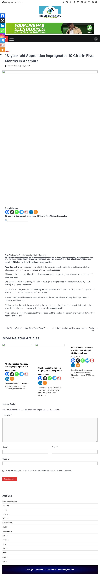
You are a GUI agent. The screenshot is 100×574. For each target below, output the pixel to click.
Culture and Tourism (9, 501)
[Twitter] (63, 2)
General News (7, 522)
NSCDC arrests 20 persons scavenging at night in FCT (16, 365)
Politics (5, 548)
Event (4, 510)
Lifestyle (5, 540)
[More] (36, 212)
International (7, 531)
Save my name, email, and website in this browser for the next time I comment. (39, 470)
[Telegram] (21, 212)
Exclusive (5, 514)
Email (55, 447)
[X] (12, 212)
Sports (4, 561)
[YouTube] (92, 2)
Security (5, 557)
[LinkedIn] (78, 2)
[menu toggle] (11, 39)
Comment (7, 414)
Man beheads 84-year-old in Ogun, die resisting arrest (50, 369)
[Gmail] (26, 212)
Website (5, 458)
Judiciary (5, 535)
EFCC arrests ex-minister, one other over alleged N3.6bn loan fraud (82, 350)
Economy (5, 505)
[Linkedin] (31, 212)
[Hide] (1, 55)
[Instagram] (85, 2)
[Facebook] (71, 2)
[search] (96, 39)
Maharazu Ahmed (13, 66)
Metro (7, 51)
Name (5, 447)
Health (4, 527)
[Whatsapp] (17, 212)
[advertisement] (50, 28)
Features (5, 518)
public (4, 552)
